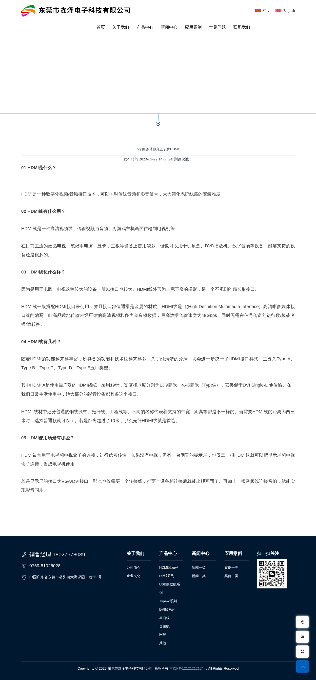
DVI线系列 (167, 609)
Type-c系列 (168, 601)
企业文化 (133, 576)
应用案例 (193, 27)
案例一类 (231, 567)
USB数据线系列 (169, 588)
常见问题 (217, 27)
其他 (162, 643)
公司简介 (133, 567)
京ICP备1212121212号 (187, 668)
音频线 (164, 626)
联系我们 (241, 27)
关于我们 (120, 27)
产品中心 (145, 27)
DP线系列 (166, 576)
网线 (162, 635)
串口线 (164, 618)
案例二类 (231, 576)
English (289, 11)
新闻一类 (199, 567)
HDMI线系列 (168, 567)
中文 (267, 11)
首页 (101, 27)
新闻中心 (169, 27)
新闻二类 (199, 576)
